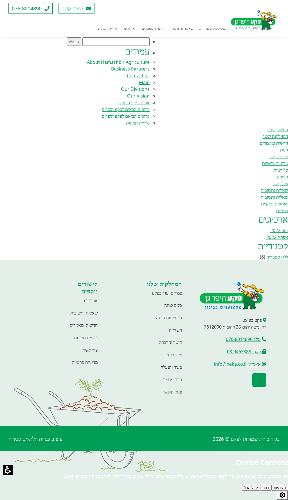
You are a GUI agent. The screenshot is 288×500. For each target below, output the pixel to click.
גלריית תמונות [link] (138, 123)
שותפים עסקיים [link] (274, 204)
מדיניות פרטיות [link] (275, 163)
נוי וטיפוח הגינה (169, 318)
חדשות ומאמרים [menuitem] (153, 28)
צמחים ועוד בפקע (167, 293)
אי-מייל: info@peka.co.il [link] (237, 364)
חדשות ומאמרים (83, 325)
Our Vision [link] (138, 96)
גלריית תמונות (86, 337)
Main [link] (144, 82)
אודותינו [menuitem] (129, 28)
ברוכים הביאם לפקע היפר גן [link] (126, 116)
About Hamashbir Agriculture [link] (118, 62)
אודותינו (91, 300)
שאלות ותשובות (84, 313)
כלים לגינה (173, 305)
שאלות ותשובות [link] (274, 190)
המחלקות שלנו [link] (275, 136)
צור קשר (90, 350)
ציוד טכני (174, 355)
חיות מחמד (172, 379)
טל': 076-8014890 (243, 339)
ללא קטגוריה (277, 257)
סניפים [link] (282, 177)
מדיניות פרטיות (85, 362)
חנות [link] (284, 150)
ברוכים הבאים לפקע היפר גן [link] (126, 109)
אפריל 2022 (277, 237)
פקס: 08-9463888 (244, 352)
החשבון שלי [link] (278, 129)
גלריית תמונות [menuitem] (107, 28)
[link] (107, 8)
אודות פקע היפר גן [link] (134, 102)
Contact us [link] (138, 76)
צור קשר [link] (280, 183)
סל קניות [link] (280, 170)
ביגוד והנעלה (171, 367)
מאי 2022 (279, 230)
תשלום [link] (282, 210)
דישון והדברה (170, 342)
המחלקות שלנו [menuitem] (216, 28)
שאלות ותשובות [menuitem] (182, 28)
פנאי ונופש (173, 392)
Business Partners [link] (130, 69)
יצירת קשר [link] (278, 156)
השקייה (175, 330)
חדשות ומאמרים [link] (274, 143)
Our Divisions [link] (135, 89)
